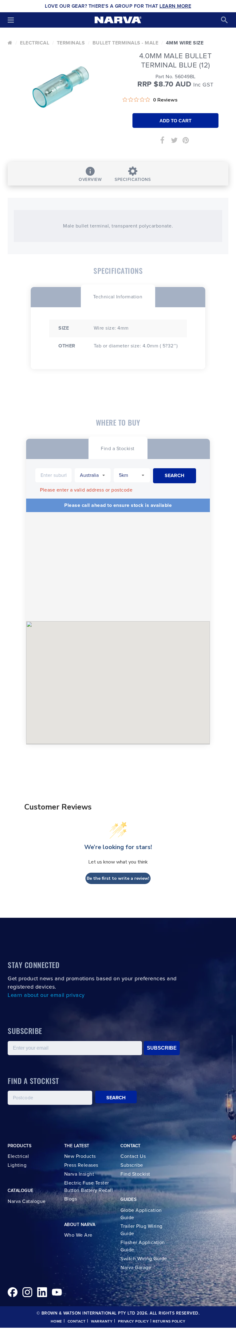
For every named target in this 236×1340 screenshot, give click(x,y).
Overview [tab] (90, 180)
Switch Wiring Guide (143, 1258)
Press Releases (81, 1165)
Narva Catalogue (27, 1201)
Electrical (34, 42)
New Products (80, 1156)
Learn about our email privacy (46, 995)
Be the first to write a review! (118, 878)
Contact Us (133, 1156)
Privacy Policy (133, 1321)
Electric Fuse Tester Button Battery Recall (88, 1187)
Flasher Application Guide (142, 1246)
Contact (77, 1321)
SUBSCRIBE (162, 1048)
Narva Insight (79, 1174)
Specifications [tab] (133, 180)
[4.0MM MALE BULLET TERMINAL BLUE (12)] (60, 87)
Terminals (71, 42)
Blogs (70, 1198)
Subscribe (131, 1165)
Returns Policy (169, 1321)
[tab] (118, 296)
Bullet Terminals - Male (125, 42)
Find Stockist (135, 1174)
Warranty (101, 1321)
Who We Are (78, 1235)
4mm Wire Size (185, 42)
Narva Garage (135, 1267)
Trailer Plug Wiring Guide (141, 1230)
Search (116, 1097)
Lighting (17, 1165)
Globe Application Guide (141, 1214)
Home (56, 1321)
